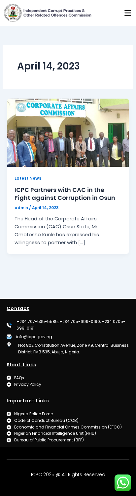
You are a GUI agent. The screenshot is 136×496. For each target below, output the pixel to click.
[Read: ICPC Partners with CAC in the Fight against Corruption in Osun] (67, 132)
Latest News (28, 178)
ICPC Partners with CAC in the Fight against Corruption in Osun (65, 194)
